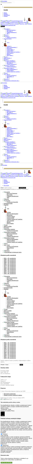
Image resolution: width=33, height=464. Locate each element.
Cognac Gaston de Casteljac (13, 52)
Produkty (7, 189)
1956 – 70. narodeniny (10, 270)
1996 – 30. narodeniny (10, 259)
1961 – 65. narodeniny (10, 269)
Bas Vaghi (10, 31)
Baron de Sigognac (11, 30)
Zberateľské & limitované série (12, 80)
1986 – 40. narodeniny (10, 262)
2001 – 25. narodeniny (10, 258)
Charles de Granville (12, 37)
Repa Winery (10, 76)
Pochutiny (6, 59)
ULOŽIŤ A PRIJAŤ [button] (6, 452)
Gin (8, 42)
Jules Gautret (10, 53)
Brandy (7, 35)
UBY (8, 33)
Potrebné (4, 434)
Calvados (7, 36)
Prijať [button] (9, 409)
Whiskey (7, 79)
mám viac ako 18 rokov (6, 462)
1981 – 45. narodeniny (10, 264)
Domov (3, 189)
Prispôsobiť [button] (4, 409)
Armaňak (7, 29)
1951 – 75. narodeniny (10, 272)
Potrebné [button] (3, 432)
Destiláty (6, 204)
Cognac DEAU (11, 49)
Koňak (9, 46)
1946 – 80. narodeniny (10, 273)
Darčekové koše (8, 38)
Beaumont (9, 48)
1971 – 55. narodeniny (10, 266)
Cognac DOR (10, 50)
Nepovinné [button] (4, 444)
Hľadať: (2, 187)
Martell (9, 54)
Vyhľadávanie (22, 187)
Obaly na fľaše (8, 58)
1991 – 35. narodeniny (10, 261)
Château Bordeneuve (12, 32)
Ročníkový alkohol (10, 65)
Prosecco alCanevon (12, 75)
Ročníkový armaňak (10, 60)
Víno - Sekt (7, 74)
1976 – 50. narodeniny (10, 265)
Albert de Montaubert (12, 47)
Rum (6, 73)
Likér (6, 56)
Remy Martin (10, 55)
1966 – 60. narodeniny (10, 268)
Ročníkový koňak (9, 68)
